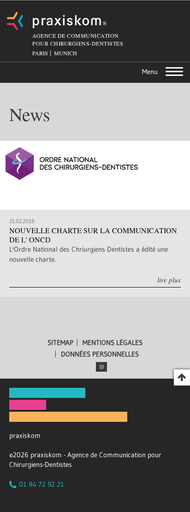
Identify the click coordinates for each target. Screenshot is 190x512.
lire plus (169, 279)
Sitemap (60, 342)
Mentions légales (112, 342)
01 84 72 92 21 (41, 484)
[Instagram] (101, 367)
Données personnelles (100, 354)
